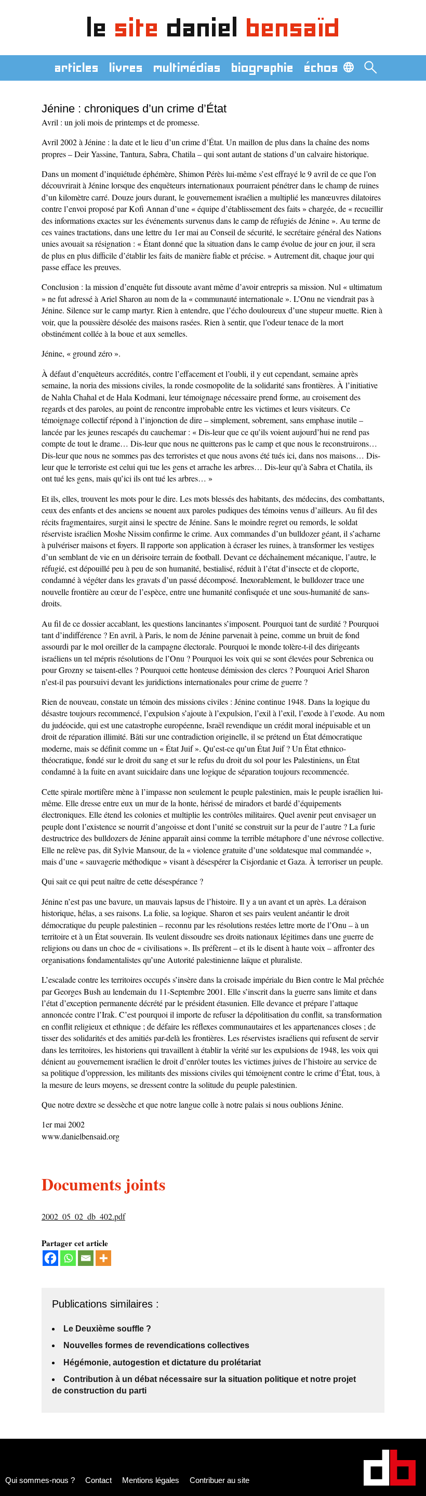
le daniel (213, 27)
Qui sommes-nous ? (40, 1480)
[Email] (86, 1258)
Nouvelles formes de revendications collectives (156, 1345)
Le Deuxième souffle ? (107, 1328)
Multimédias (187, 67)
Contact (98, 1480)
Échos (321, 67)
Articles (77, 67)
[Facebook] (50, 1258)
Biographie (262, 67)
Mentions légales (150, 1480)
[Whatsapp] (68, 1258)
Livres (126, 67)
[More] (103, 1258)
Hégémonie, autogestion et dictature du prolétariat (162, 1362)
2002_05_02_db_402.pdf (83, 1216)
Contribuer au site (219, 1480)
